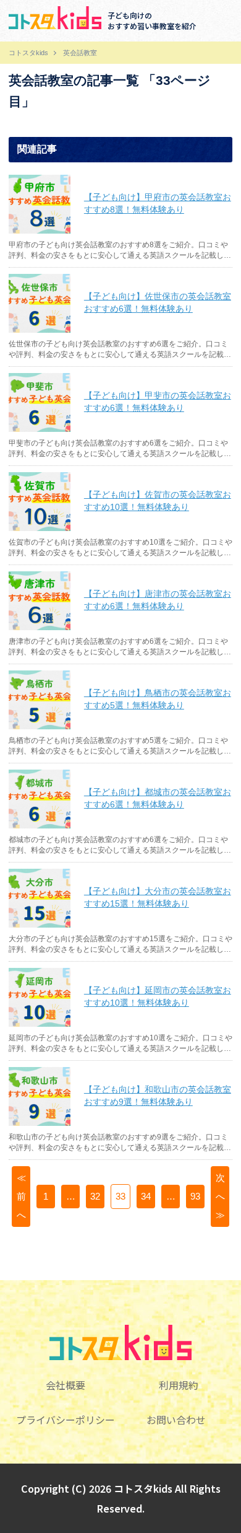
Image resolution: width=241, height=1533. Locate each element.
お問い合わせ (176, 1419)
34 (146, 1196)
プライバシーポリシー (65, 1419)
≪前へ (21, 1196)
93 (195, 1196)
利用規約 (178, 1384)
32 (95, 1196)
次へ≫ (220, 1196)
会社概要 (65, 1384)
